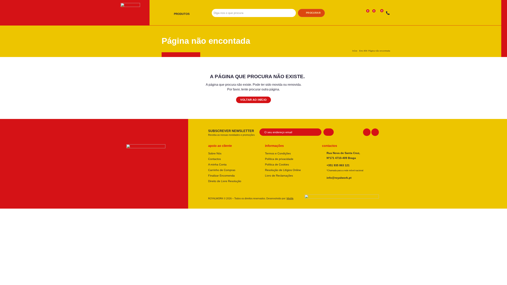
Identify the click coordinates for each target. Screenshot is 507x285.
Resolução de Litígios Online (283, 170)
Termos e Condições (278, 153)
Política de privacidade (279, 159)
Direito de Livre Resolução (224, 181)
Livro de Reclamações (279, 175)
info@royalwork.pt (339, 177)
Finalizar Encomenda (221, 175)
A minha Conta (217, 164)
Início (354, 51)
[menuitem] (183, 14)
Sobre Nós (214, 153)
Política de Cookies (277, 164)
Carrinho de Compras (221, 170)
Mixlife (290, 198)
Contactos (214, 159)
